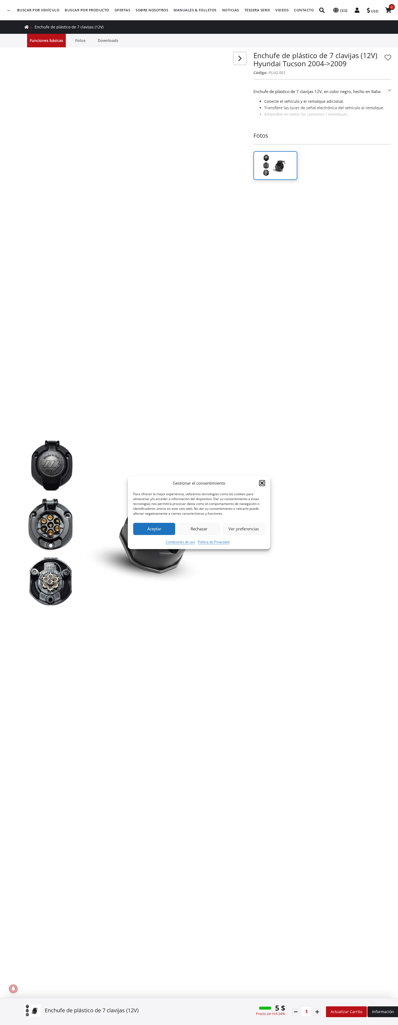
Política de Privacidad (214, 542)
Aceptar (154, 528)
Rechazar (199, 528)
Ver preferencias (244, 528)
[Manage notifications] (13, 988)
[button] (262, 483)
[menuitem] (38, 10)
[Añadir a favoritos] (387, 57)
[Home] (26, 26)
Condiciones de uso (180, 542)
